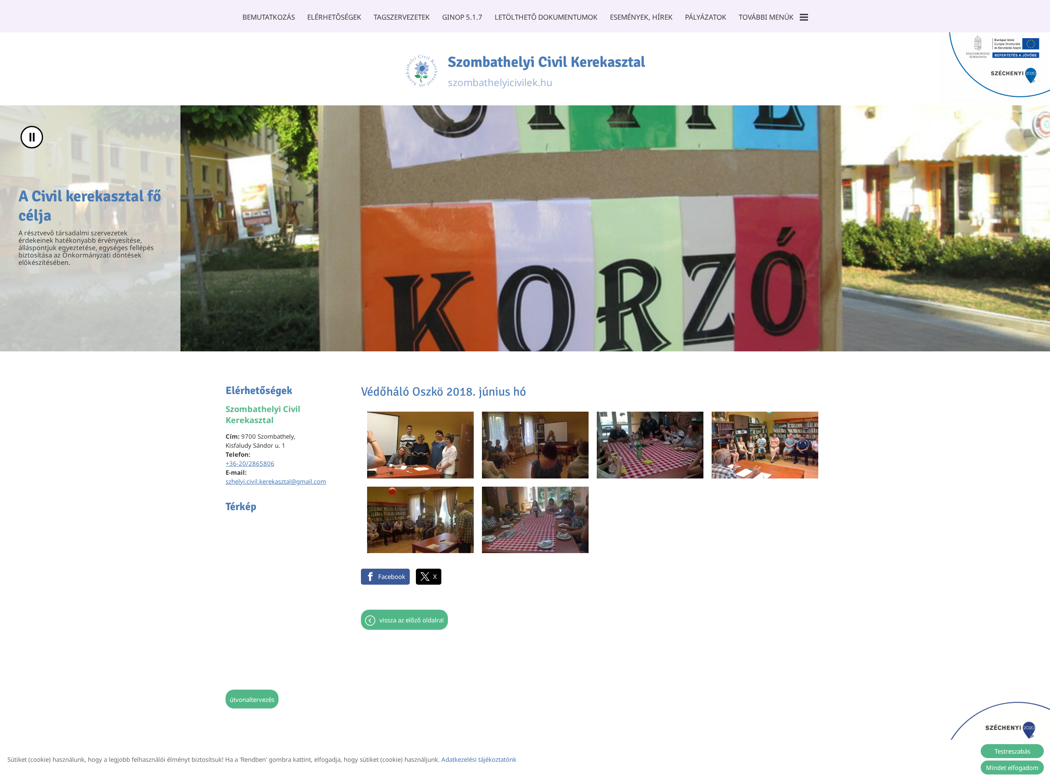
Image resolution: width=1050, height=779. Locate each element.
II (32, 137)
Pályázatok (705, 17)
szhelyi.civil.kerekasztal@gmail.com (276, 481)
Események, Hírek (641, 17)
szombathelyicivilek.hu (546, 71)
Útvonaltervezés (252, 699)
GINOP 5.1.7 (462, 17)
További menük (766, 17)
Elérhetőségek (334, 17)
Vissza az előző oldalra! (411, 620)
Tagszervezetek (402, 17)
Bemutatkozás (268, 17)
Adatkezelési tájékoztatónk (478, 759)
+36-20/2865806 (250, 463)
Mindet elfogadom (1012, 767)
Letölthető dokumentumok (546, 17)
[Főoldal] (421, 71)
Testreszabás (1012, 751)
